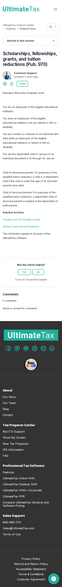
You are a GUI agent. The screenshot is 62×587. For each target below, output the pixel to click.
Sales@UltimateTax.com (18, 528)
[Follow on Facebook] (8, 348)
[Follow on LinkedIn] (52, 348)
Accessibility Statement (31, 569)
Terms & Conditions (31, 574)
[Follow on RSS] (35, 348)
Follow (22, 83)
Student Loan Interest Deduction (21, 226)
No (38, 272)
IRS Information (13, 449)
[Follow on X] (17, 348)
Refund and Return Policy (31, 564)
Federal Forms (28, 28)
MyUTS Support (14, 431)
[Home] (21, 9)
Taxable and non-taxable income (21, 219)
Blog (6, 409)
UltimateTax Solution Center (18, 25)
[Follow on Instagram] (43, 348)
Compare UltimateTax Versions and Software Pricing (26, 504)
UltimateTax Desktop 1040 (20, 484)
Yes (24, 272)
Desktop (11, 28)
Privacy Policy (31, 559)
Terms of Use (12, 534)
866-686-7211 (12, 522)
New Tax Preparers (16, 443)
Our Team (9, 403)
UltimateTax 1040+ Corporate (22, 490)
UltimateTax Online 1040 (19, 478)
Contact (8, 415)
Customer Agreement (31, 579)
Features (8, 472)
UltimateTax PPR (14, 496)
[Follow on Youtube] (26, 348)
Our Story (9, 397)
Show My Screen (14, 437)
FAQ (5, 455)
